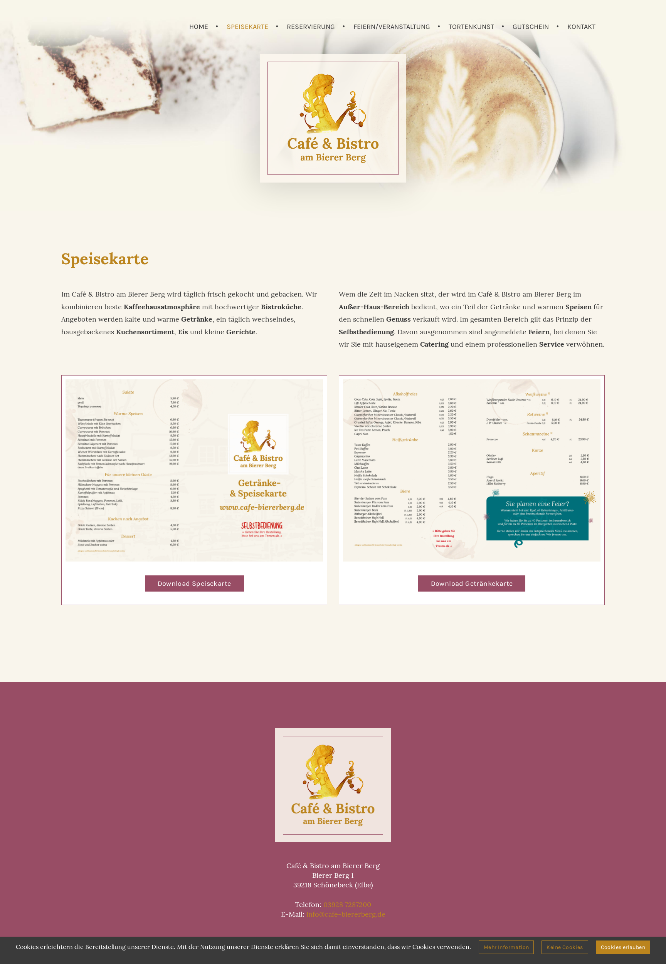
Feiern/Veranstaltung (391, 26)
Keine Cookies (565, 947)
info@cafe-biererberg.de (345, 914)
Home (198, 26)
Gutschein (531, 26)
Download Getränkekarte (472, 583)
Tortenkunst (471, 26)
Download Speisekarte (194, 583)
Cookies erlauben (623, 947)
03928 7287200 (347, 904)
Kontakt (581, 26)
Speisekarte (247, 26)
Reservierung (311, 26)
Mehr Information (506, 947)
